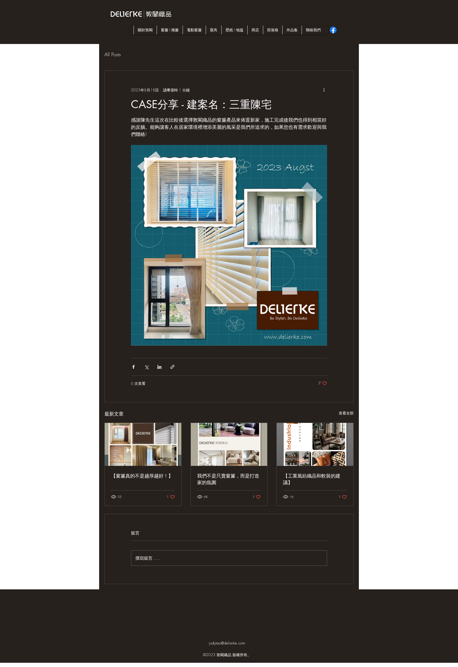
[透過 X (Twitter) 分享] (146, 366)
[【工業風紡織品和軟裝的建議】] (315, 444)
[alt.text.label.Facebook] (333, 29)
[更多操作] (324, 90)
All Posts (112, 54)
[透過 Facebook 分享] (133, 366)
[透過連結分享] (172, 366)
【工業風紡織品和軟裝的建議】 (311, 478)
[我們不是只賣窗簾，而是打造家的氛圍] (229, 444)
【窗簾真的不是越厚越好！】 (142, 475)
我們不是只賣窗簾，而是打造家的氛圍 (228, 478)
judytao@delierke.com (227, 643)
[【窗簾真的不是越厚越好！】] (143, 444)
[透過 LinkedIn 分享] (159, 366)
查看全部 (346, 413)
